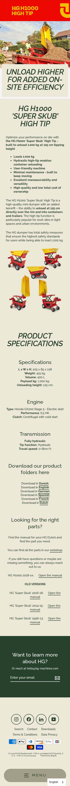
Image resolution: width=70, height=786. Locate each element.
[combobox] (56, 782)
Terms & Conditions (25, 734)
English (53, 782)
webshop (56, 550)
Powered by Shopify (48, 756)
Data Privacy (49, 734)
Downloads (48, 729)
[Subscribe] (57, 678)
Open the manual (50, 575)
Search (18, 729)
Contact (32, 729)
